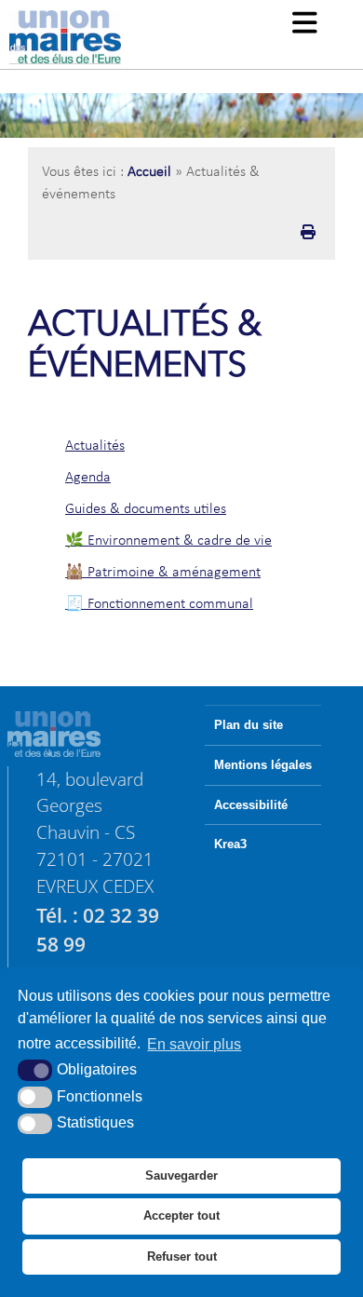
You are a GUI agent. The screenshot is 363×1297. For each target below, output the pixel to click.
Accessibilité (251, 805)
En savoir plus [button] (194, 1044)
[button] (304, 24)
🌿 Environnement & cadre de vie (168, 541)
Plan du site (248, 725)
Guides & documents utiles (145, 509)
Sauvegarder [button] (181, 1175)
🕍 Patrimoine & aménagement (163, 572)
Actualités (95, 446)
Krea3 (230, 844)
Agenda (88, 477)
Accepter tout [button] (181, 1216)
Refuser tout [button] (182, 1256)
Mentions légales (263, 765)
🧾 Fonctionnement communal (159, 604)
